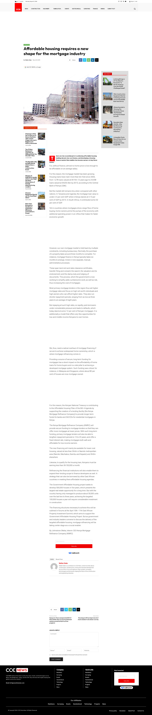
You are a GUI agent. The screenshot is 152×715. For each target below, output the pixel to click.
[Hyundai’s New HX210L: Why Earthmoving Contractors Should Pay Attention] (107, 124)
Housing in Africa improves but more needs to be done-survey (88, 618)
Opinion (26, 44)
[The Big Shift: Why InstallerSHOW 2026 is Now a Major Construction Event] (41, 164)
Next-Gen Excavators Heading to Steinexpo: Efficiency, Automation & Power (29, 208)
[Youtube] (125, 1)
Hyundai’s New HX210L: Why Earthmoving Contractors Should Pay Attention (118, 126)
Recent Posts (59, 559)
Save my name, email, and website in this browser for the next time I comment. (69, 654)
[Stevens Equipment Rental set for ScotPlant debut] (41, 195)
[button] (134, 8)
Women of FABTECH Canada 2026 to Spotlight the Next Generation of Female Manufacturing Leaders (31, 181)
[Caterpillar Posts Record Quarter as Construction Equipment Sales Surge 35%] (107, 139)
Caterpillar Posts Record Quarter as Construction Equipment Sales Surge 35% (119, 140)
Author (52, 559)
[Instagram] (121, 1)
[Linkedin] (92, 60)
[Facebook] (119, 1)
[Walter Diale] (54, 566)
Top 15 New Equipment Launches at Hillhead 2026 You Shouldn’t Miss (31, 153)
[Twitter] (123, 1)
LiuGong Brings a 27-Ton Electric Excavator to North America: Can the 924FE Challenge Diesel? (119, 83)
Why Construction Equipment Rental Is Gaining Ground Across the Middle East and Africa (119, 97)
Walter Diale (28, 60)
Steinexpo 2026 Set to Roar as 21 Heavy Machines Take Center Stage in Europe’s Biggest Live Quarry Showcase (31, 138)
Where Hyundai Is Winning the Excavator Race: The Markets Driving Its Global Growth (119, 111)
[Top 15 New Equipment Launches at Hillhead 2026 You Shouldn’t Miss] (41, 151)
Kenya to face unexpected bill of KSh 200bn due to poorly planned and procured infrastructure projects (60, 620)
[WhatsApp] (88, 60)
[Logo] (18, 9)
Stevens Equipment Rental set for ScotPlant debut (31, 195)
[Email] (97, 60)
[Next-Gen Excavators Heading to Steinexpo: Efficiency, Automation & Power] (41, 206)
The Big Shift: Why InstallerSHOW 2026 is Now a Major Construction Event (31, 166)
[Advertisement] (61, 31)
